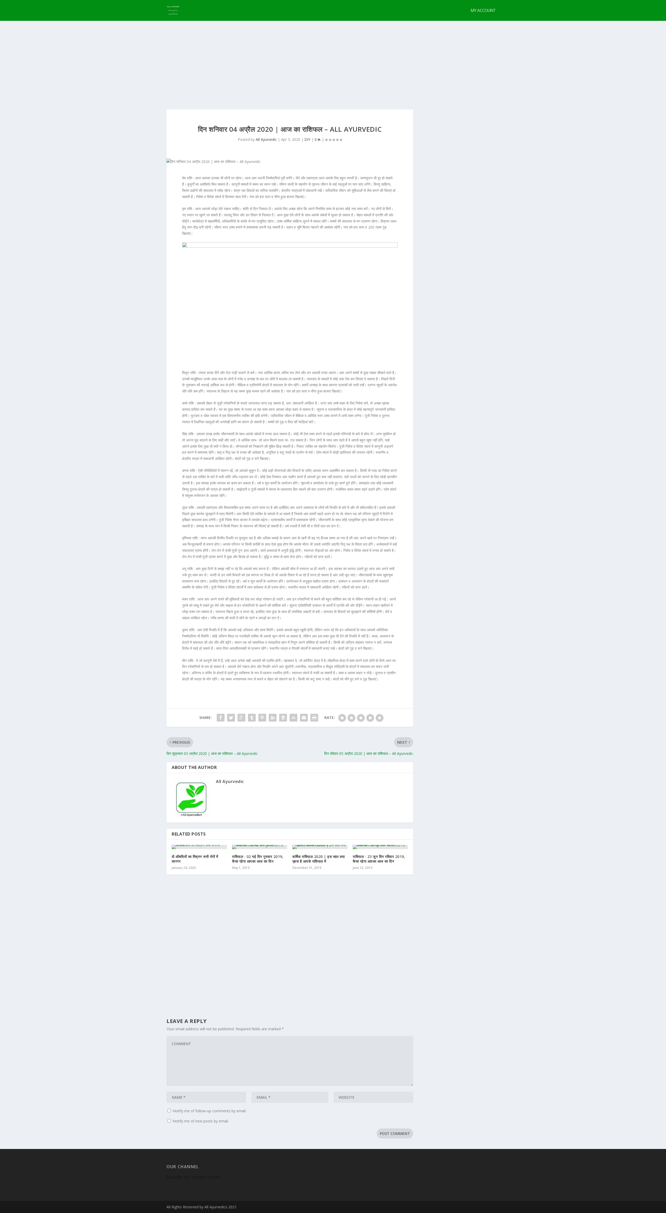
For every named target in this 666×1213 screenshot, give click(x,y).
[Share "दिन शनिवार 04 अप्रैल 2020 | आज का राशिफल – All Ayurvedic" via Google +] (241, 717)
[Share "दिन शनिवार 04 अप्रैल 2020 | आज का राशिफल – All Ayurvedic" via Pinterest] (262, 717)
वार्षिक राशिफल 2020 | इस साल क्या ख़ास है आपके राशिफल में (318, 859)
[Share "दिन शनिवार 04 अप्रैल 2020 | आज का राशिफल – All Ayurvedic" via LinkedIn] (272, 717)
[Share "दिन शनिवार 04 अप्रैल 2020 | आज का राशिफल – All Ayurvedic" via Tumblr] (252, 717)
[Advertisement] (333, 59)
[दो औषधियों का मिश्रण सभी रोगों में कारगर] (199, 847)
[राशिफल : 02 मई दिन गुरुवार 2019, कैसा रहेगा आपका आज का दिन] (259, 847)
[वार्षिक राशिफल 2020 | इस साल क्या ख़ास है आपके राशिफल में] (320, 847)
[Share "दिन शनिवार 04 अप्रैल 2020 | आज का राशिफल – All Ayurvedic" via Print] (314, 717)
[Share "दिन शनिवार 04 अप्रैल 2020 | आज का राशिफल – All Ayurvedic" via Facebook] (220, 717)
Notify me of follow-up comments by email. (209, 1110)
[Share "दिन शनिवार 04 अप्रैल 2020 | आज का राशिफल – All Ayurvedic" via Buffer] (283, 717)
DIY (307, 139)
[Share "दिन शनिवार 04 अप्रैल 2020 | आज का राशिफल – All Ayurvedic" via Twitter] (231, 717)
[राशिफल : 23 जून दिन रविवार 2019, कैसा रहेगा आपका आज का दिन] (380, 847)
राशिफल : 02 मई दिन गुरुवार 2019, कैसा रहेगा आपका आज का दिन (257, 859)
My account (483, 10)
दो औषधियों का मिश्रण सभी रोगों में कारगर (195, 859)
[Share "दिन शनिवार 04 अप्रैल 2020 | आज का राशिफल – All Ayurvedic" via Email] (304, 717)
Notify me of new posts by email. (201, 1121)
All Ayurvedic (266, 139)
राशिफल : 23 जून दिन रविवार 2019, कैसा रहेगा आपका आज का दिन (379, 859)
